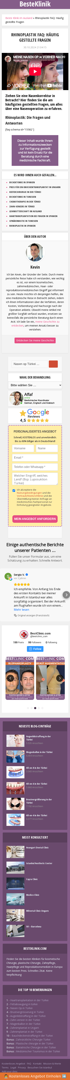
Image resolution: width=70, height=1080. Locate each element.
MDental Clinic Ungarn (37, 910)
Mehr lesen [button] (21, 610)
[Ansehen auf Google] (8, 576)
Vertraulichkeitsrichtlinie (30, 495)
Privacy (22, 1067)
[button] (3, 595)
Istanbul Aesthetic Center (39, 863)
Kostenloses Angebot (13, 1063)
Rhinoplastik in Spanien (22, 225)
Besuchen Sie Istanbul (40, 1067)
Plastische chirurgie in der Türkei (34, 1043)
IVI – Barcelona (33, 926)
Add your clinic (9, 1071)
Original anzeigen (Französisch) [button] (33, 615)
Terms (5, 1067)
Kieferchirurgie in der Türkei (25, 192)
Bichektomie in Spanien (22, 182)
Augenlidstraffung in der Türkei (38, 738)
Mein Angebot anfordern (35, 518)
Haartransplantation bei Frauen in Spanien (33, 216)
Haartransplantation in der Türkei (29, 1000)
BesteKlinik (35, 4)
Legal (13, 1067)
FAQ (29, 1063)
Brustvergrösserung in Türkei (27, 1012)
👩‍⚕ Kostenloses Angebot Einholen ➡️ (35, 1076)
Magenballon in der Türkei (39, 752)
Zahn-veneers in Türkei (22, 206)
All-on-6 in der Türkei (36, 783)
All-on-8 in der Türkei (36, 767)
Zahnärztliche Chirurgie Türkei (33, 1039)
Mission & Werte (52, 1063)
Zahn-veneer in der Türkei (25, 1020)
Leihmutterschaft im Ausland (25, 211)
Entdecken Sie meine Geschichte (35, 340)
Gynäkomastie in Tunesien (23, 221)
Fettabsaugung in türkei (24, 1004)
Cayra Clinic (32, 879)
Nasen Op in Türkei (21, 1008)
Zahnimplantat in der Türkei (26, 1031)
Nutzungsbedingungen (29, 492)
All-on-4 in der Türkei (36, 815)
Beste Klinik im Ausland (18, 18)
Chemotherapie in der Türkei (25, 201)
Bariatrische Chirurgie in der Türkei (36, 1047)
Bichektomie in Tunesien (22, 196)
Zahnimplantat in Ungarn (24, 1027)
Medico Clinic (32, 894)
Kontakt (37, 1063)
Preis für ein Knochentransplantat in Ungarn (34, 187)
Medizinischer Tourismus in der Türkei (38, 1051)
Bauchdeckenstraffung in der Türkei (32, 1035)
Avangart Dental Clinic (37, 847)
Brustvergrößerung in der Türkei (39, 801)
